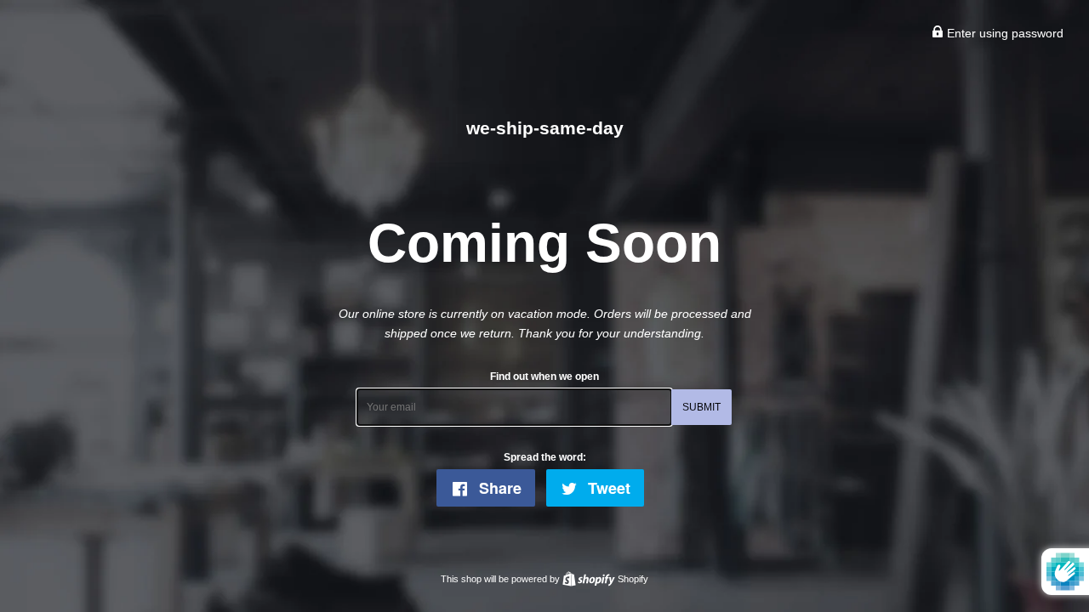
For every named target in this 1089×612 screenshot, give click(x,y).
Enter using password (1003, 33)
